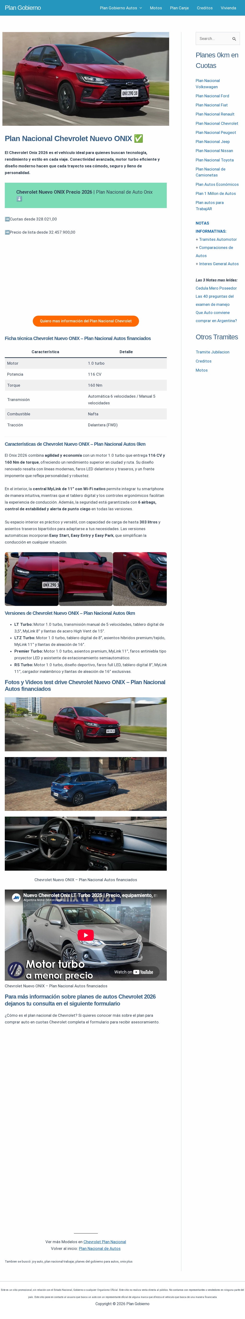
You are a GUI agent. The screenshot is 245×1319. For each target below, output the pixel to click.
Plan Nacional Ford (212, 95)
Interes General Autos (219, 263)
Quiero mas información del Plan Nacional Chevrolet (86, 321)
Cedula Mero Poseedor (216, 288)
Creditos (205, 7)
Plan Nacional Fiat (212, 105)
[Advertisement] (86, 275)
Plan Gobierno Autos (118, 7)
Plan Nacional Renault (215, 114)
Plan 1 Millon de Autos (216, 193)
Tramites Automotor (218, 239)
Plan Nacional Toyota (215, 160)
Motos (156, 7)
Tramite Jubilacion (212, 352)
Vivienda (228, 7)
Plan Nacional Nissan (214, 150)
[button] (139, 8)
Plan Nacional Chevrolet (217, 123)
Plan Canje (179, 7)
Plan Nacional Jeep (213, 141)
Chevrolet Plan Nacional (105, 1241)
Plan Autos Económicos (217, 184)
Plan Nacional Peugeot (216, 132)
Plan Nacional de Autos (100, 1248)
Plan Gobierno (23, 7)
